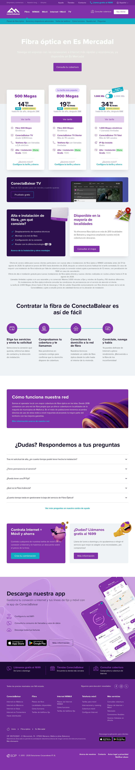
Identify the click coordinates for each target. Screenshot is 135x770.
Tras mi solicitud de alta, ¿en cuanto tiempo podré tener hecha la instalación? (42, 459)
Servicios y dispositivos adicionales (40, 21)
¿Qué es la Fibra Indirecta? (19, 488)
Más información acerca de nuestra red (30, 421)
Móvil (44, 12)
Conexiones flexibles (115, 714)
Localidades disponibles (41, 705)
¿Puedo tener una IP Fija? (18, 478)
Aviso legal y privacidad (118, 754)
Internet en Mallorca (15, 702)
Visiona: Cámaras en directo (115, 719)
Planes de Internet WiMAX (64, 703)
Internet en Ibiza (13, 709)
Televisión (111, 711)
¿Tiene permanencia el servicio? (21, 469)
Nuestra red (91, 21)
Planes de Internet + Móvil (115, 706)
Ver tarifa (25, 119)
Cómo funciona (78, 21)
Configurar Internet (90, 712)
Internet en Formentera (16, 712)
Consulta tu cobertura (67, 67)
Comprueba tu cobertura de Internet (111, 670)
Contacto (82, 3)
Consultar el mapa (86, 249)
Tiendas (71, 3)
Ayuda (61, 3)
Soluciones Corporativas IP (42, 755)
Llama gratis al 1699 (102, 2)
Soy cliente (121, 12)
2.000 (117, 96)
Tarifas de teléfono (63, 21)
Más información (85, 555)
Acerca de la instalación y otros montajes (30, 250)
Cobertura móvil (88, 709)
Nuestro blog (32, 3)
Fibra (27, 12)
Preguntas (102, 21)
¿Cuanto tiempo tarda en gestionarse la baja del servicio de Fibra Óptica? (40, 497)
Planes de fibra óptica (15, 21)
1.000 (97, 96)
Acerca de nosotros (87, 754)
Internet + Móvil (58, 12)
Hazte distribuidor (14, 716)
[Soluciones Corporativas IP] (12, 755)
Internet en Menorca (15, 705)
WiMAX (35, 12)
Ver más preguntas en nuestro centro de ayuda (67, 508)
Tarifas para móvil (89, 702)
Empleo (43, 3)
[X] (126, 686)
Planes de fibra (38, 702)
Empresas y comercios (15, 3)
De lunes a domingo (27, 669)
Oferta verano (29, 109)
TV (69, 12)
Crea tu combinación (25, 555)
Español (123, 3)
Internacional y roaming (91, 705)
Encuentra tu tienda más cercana (70, 669)
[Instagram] (121, 686)
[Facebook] (116, 686)
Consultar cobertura (102, 12)
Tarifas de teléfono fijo (41, 712)
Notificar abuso (121, 757)
